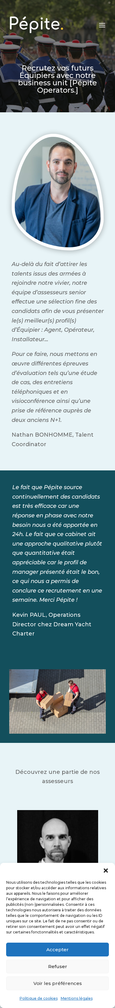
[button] (106, 870)
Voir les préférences (57, 983)
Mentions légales (77, 998)
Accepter (57, 949)
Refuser (57, 966)
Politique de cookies (39, 998)
